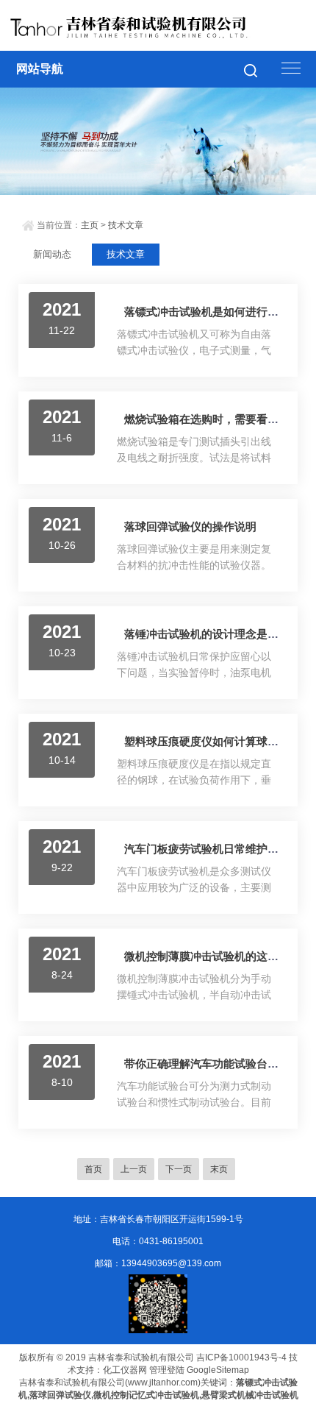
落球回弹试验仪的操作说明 (190, 526)
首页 (93, 1169)
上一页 (134, 1169)
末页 (219, 1169)
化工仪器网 (125, 1370)
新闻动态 (52, 254)
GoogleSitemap (218, 1370)
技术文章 (125, 225)
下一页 (178, 1169)
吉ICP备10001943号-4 (241, 1357)
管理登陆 (166, 1370)
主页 (89, 225)
